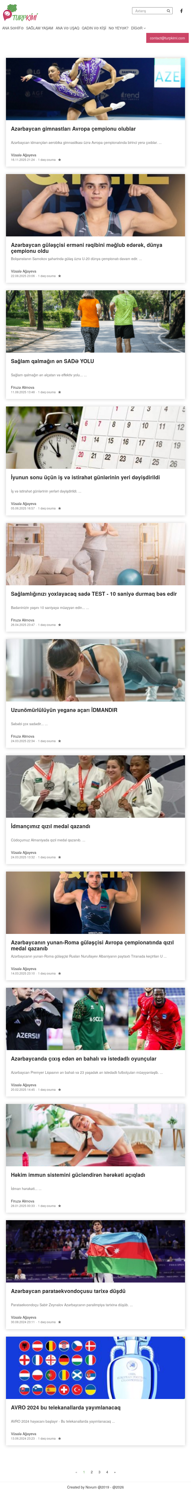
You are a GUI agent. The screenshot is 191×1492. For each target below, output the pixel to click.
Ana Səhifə (13, 27)
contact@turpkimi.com (167, 37)
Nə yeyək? (119, 27)
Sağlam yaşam (39, 27)
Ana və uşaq (67, 27)
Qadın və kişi (94, 27)
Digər (137, 27)
